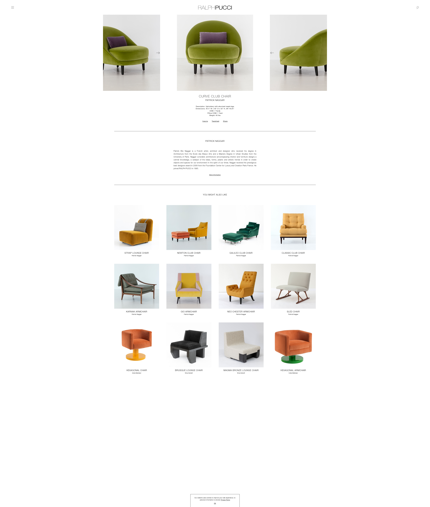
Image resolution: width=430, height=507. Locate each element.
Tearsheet (215, 121)
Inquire (205, 121)
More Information (215, 175)
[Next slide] (238, 52)
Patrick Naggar (215, 100)
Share (225, 121)
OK (215, 503)
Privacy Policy (225, 500)
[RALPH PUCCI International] (215, 8)
